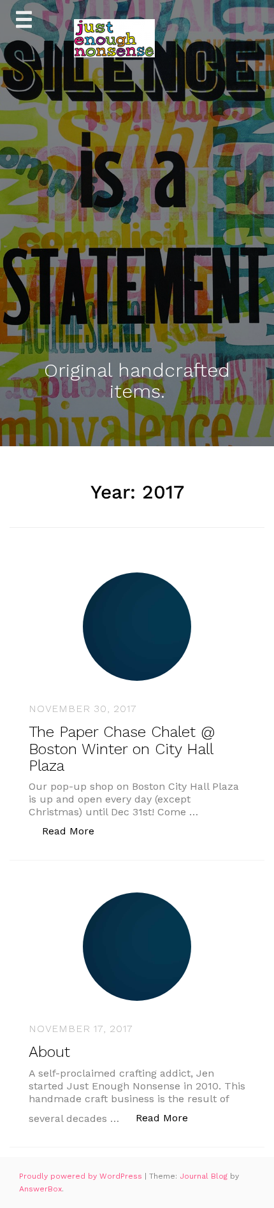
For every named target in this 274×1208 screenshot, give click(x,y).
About (49, 1052)
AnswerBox (40, 1188)
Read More (75, 830)
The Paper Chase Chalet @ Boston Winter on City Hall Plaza (122, 749)
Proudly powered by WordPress (82, 1176)
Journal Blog (205, 1176)
